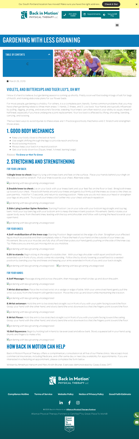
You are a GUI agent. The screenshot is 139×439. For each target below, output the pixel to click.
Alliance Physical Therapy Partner (81, 409)
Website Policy (65, 394)
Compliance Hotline (18, 394)
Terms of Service (43, 394)
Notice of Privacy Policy (91, 394)
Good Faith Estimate (120, 394)
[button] (117, 25)
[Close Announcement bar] (136, 4)
